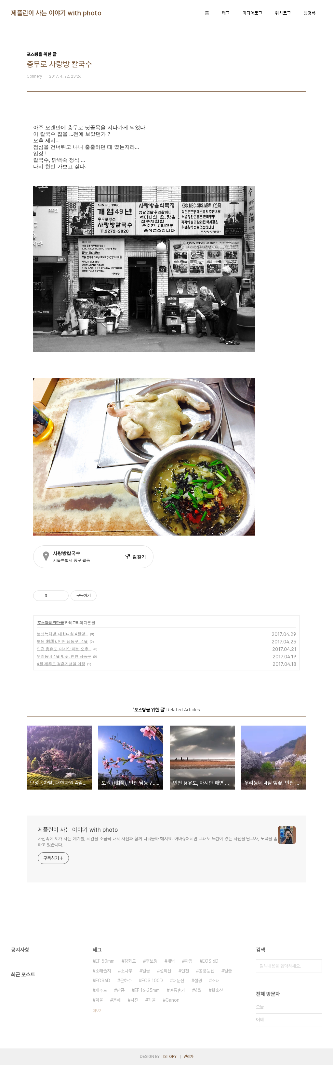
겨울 (99, 1000)
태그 (226, 13)
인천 (185, 970)
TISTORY (169, 1056)
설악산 (165, 970)
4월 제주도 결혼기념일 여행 (61, 663)
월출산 (217, 990)
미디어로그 (252, 13)
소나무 (126, 970)
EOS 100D (152, 980)
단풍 (121, 990)
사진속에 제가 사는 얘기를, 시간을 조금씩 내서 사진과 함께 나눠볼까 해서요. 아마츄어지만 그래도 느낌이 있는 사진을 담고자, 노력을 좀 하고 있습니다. (157, 841)
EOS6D (102, 980)
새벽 (171, 961)
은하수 (126, 980)
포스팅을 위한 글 (50, 622)
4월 (198, 990)
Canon (173, 1000)
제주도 (101, 990)
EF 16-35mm (147, 990)
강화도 (130, 961)
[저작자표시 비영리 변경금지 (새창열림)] (105, 595)
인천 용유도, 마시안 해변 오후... (64, 648)
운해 (117, 1000)
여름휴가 (177, 990)
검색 (315, 966)
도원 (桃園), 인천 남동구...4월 (62, 641)
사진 (134, 1000)
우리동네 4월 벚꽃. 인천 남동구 (64, 656)
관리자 (188, 1056)
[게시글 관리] (61, 596)
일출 (228, 970)
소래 (216, 980)
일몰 (146, 970)
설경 (198, 980)
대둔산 (178, 980)
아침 (189, 961)
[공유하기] (53, 596)
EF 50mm (104, 961)
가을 (152, 1000)
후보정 (151, 961)
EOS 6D (210, 961)
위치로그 (283, 13)
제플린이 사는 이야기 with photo (56, 13)
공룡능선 (206, 970)
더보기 (97, 1010)
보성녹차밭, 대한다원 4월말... (62, 633)
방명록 (309, 13)
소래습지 (103, 970)
